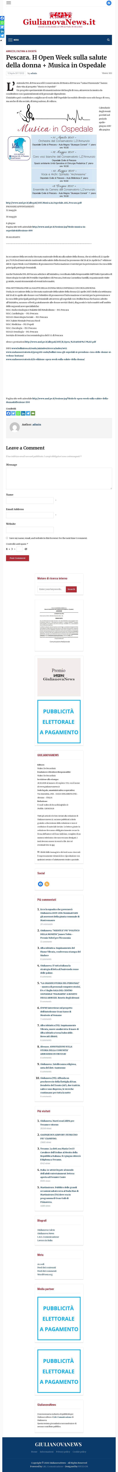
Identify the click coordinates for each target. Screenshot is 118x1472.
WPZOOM (83, 1466)
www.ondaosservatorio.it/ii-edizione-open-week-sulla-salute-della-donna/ (45, 359)
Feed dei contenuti (46, 1267)
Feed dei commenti (46, 1271)
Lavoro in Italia (44, 1240)
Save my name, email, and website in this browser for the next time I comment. (48, 538)
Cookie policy (79, 1451)
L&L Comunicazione (62, 1417)
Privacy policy (63, 1451)
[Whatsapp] (18, 413)
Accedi (40, 1264)
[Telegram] (28, 413)
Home (34, 1451)
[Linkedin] (23, 413)
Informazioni (46, 1451)
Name (9, 494)
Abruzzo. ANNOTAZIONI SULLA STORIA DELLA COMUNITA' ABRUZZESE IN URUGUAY (56, 1050)
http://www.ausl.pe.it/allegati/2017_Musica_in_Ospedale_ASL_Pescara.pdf (44, 203)
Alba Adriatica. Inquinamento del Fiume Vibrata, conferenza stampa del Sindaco (60, 952)
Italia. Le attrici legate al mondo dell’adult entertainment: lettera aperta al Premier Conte (57, 1173)
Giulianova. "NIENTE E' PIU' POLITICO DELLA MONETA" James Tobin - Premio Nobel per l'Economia (60, 934)
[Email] (33, 413)
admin (34, 73)
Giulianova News (45, 1233)
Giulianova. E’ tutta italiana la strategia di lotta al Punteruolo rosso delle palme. (59, 969)
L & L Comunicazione (48, 1237)
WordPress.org (45, 1274)
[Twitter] (13, 413)
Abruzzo (10, 51)
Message (11, 464)
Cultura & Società (26, 51)
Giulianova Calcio (46, 1230)
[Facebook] (8, 413)
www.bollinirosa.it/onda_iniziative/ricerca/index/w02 (39, 348)
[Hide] (1, 40)
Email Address (15, 509)
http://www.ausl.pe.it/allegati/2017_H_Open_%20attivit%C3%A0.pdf (60, 342)
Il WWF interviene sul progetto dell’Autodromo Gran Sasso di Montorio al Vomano (56, 1012)
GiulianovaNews (58, 1444)
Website (11, 523)
